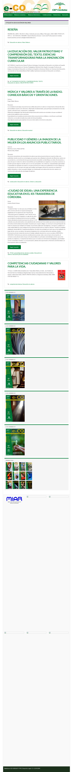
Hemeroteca (56, 15)
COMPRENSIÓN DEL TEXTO (34, 81)
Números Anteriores (34, 15)
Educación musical (27, 130)
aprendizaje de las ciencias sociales (24, 253)
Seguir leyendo (14, 75)
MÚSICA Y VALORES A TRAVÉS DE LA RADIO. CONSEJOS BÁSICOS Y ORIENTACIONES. (35, 93)
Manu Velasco (26, 42)
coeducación (13, 181)
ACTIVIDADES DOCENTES (18, 81)
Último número (8, 15)
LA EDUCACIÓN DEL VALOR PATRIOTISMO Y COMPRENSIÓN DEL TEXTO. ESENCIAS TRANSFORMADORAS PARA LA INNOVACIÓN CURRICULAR (36, 56)
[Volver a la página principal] (36, 6)
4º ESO (12, 253)
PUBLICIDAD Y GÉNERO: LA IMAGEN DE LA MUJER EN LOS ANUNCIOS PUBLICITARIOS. (34, 141)
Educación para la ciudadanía (20, 254)
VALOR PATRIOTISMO (26, 83)
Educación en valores (16, 42)
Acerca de (65, 15)
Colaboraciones (47, 15)
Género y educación (35, 181)
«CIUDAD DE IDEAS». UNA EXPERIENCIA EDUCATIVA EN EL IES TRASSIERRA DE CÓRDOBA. (32, 194)
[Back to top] (69, 768)
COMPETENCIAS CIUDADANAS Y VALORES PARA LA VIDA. (34, 265)
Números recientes (20, 15)
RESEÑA (13, 29)
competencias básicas (16, 284)
